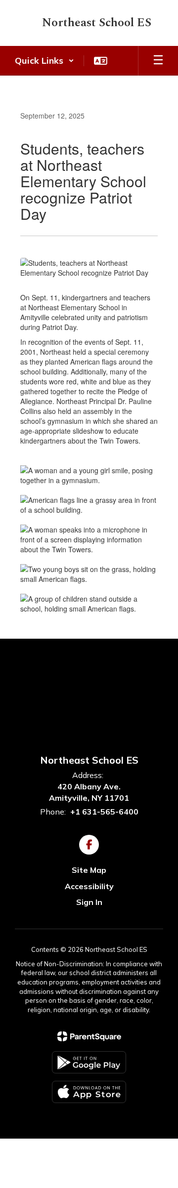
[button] (44, 61)
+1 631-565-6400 (104, 812)
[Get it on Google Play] (89, 1062)
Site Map (89, 870)
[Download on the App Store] (89, 1092)
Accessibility (89, 886)
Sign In (89, 902)
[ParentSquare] (89, 1036)
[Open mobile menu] (158, 61)
